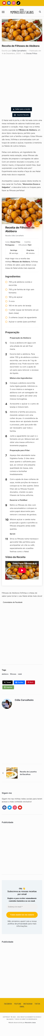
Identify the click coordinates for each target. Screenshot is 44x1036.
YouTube (17, 1004)
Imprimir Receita (22, 115)
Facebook (8, 1004)
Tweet (8, 682)
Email (22, 1007)
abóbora (5, 674)
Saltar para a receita (22, 109)
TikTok (37, 1004)
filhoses (13, 674)
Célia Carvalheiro (19, 51)
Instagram (27, 1004)
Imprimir (9, 687)
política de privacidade (17, 924)
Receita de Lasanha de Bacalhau (28, 773)
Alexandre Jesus (30, 1022)
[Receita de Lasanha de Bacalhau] (12, 773)
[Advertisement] (22, 80)
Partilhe (20, 682)
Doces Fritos (31, 53)
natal (20, 674)
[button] (3, 12)
